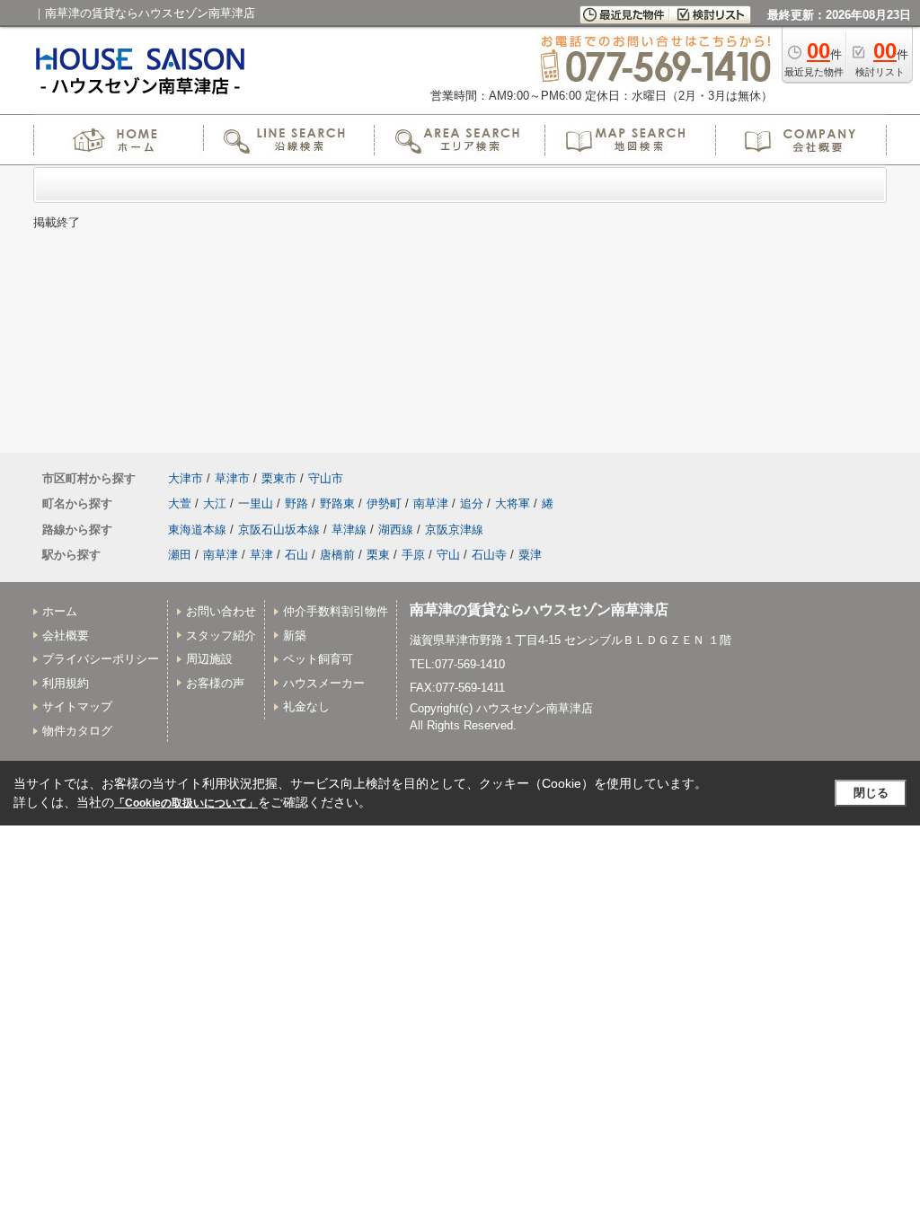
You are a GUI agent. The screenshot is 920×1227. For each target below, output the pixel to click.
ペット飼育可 (318, 659)
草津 (261, 554)
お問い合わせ (221, 611)
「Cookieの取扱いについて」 (186, 803)
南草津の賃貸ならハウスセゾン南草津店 (539, 609)
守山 (448, 554)
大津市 (185, 478)
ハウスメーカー (324, 683)
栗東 (378, 554)
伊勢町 (384, 503)
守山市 (325, 478)
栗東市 (278, 478)
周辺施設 (209, 659)
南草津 (430, 503)
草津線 (349, 529)
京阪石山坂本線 (279, 529)
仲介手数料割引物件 (335, 611)
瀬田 (179, 554)
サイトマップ (77, 706)
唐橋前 (337, 554)
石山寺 (489, 554)
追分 (471, 503)
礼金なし (306, 706)
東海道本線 (197, 529)
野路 (296, 503)
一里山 (255, 503)
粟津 (530, 554)
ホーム (59, 611)
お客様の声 (215, 683)
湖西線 (395, 529)
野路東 (337, 503)
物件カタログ (77, 730)
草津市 (232, 478)
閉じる (871, 792)
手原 (413, 554)
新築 (294, 635)
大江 (214, 503)
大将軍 (512, 503)
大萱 (179, 503)
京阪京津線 (454, 529)
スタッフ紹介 (221, 635)
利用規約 (65, 683)
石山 (296, 554)
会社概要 (65, 635)
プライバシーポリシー (100, 659)
